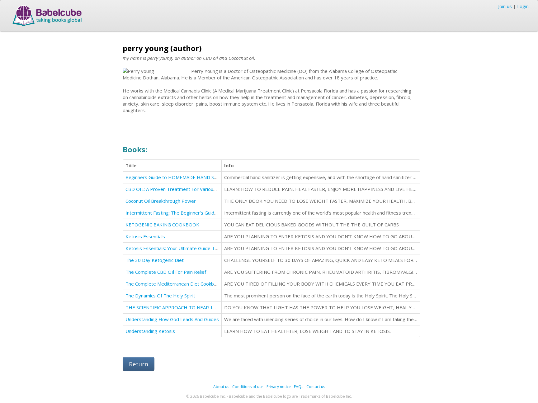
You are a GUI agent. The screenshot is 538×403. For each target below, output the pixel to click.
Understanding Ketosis (150, 331)
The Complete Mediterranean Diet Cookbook (173, 284)
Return (138, 364)
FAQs (298, 386)
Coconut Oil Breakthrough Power (160, 201)
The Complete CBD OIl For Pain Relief (165, 272)
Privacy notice (279, 386)
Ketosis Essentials (145, 236)
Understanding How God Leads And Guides (172, 319)
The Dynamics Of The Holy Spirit (160, 295)
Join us (505, 6)
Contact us (315, 386)
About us (221, 386)
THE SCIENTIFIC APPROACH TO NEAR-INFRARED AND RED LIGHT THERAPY (209, 307)
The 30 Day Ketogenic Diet (154, 260)
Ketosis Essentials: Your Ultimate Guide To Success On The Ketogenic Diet (205, 248)
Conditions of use (247, 386)
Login (523, 6)
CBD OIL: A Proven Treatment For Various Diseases (181, 189)
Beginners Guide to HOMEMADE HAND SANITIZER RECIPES (190, 177)
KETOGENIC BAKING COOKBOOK (162, 224)
